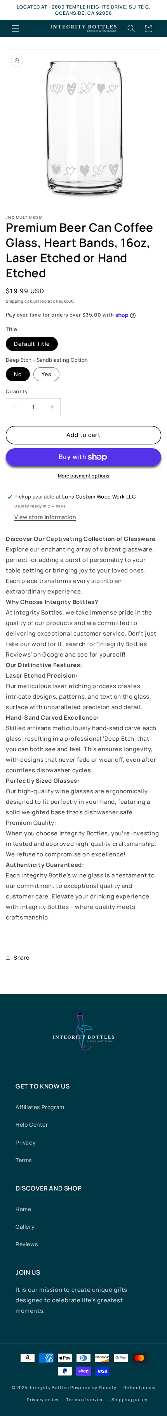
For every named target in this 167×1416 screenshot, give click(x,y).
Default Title (32, 343)
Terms (24, 1160)
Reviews (27, 1244)
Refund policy (139, 1387)
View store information (45, 517)
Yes (46, 374)
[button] (15, 28)
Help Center (32, 1124)
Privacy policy (43, 1399)
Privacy (26, 1142)
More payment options (84, 475)
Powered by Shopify (93, 1387)
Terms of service (85, 1399)
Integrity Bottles (49, 1387)
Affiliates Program (40, 1107)
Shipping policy (129, 1399)
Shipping (15, 301)
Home (23, 1209)
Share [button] (22, 957)
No (18, 374)
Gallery (25, 1226)
